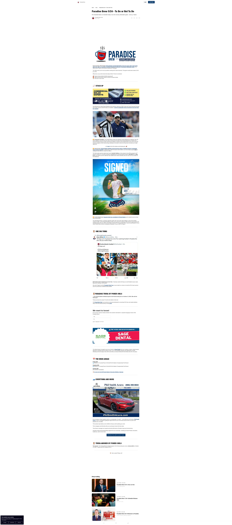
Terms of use (15, 518)
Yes (94, 316)
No (94, 319)
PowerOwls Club (98, 302)
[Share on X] (134, 18)
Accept (5, 522)
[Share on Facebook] (132, 18)
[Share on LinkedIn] (139, 18)
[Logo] (78, 2)
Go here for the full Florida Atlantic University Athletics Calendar (108, 372)
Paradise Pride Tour (108, 285)
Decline (19, 522)
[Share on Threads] (137, 18)
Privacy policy (8, 518)
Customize (12, 522)
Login (94, 321)
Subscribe (97, 321)
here (108, 146)
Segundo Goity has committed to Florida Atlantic (114, 217)
